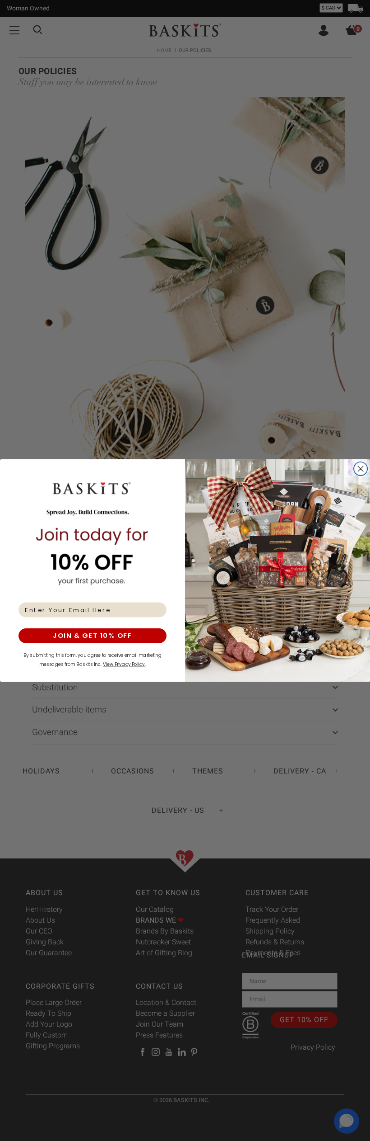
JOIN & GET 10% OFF (92, 636)
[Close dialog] (360, 469)
